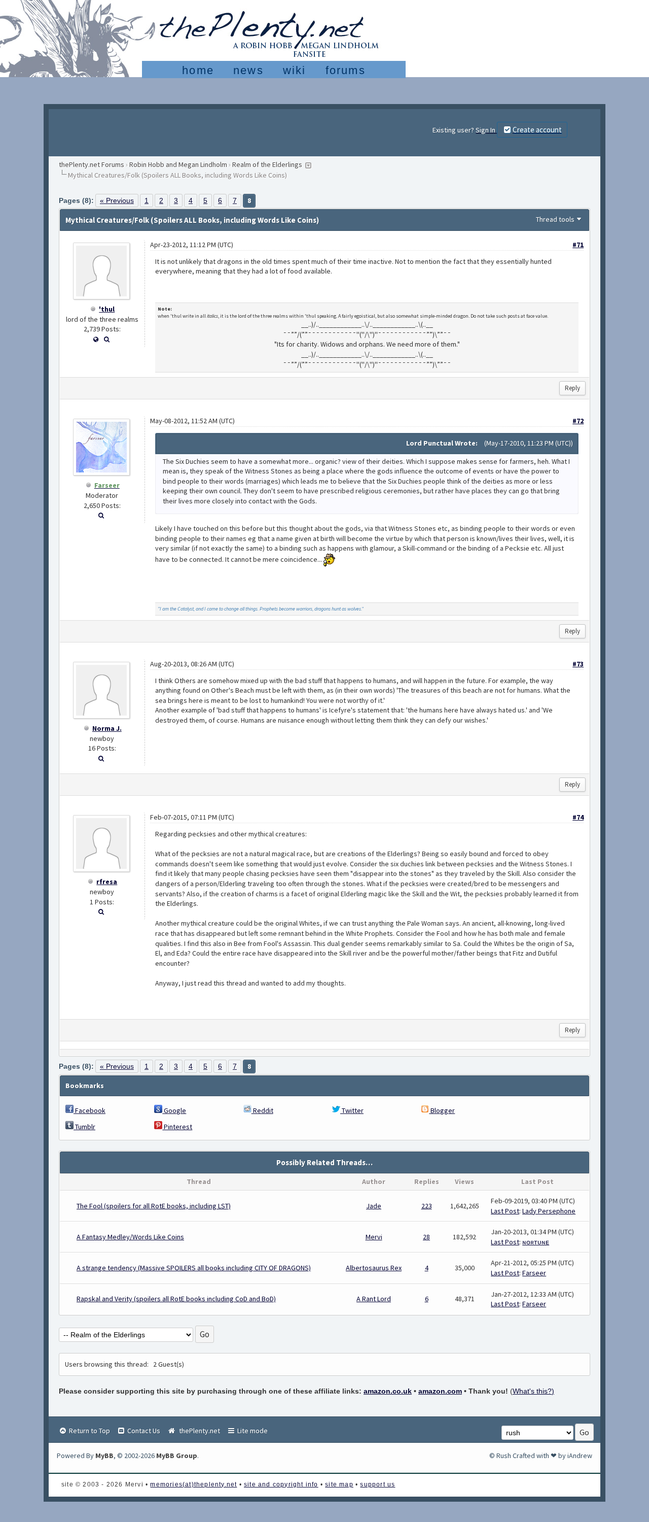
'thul (107, 309)
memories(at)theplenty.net (193, 1484)
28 (426, 1236)
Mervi (374, 1236)
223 (426, 1205)
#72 (578, 420)
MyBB (104, 1455)
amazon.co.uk (388, 1391)
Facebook (89, 1110)
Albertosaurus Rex (374, 1267)
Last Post (505, 1210)
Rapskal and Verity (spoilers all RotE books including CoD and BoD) (176, 1298)
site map (339, 1484)
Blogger (442, 1110)
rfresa (106, 881)
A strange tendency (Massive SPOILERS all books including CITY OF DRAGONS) (194, 1267)
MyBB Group (176, 1455)
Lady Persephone (548, 1210)
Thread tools (555, 219)
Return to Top (88, 1430)
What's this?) (533, 1391)
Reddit (262, 1110)
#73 (578, 663)
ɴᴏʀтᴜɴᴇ (535, 1241)
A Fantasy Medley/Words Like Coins (130, 1236)
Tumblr (84, 1126)
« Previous (117, 200)
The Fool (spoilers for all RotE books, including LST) (154, 1205)
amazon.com (440, 1391)
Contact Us (143, 1430)
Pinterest (177, 1126)
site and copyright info (281, 1484)
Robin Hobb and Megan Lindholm (178, 164)
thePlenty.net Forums (91, 164)
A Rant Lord (373, 1298)
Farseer (534, 1272)
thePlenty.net (198, 1430)
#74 (578, 817)
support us (377, 1484)
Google (174, 1110)
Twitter (352, 1110)
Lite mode (252, 1430)
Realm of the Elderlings (267, 164)
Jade (373, 1205)
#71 (578, 244)
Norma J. (107, 728)
